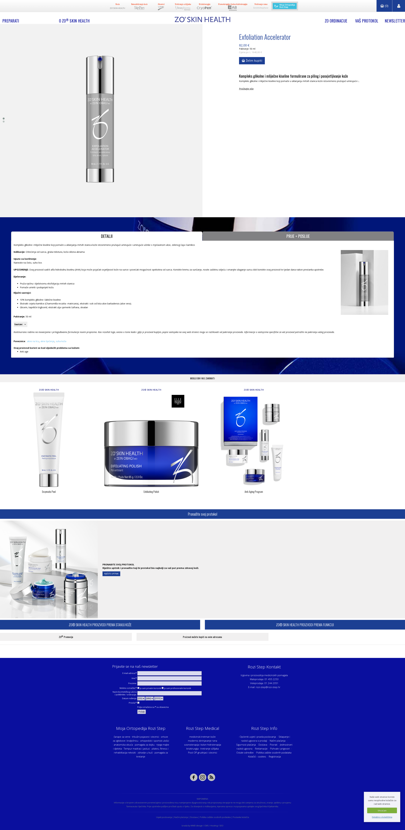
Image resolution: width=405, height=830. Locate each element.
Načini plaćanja (277, 740)
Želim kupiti (253, 60)
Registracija (275, 756)
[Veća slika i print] (100, 120)
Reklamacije (261, 748)
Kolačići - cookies (257, 756)
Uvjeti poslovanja (164, 817)
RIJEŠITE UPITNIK (111, 573)
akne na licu (33, 341)
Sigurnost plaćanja (246, 744)
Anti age (24, 351)
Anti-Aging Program (254, 492)
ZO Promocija (66, 637)
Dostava (263, 744)
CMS (206, 825)
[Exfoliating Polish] (151, 439)
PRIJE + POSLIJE (298, 236)
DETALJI (106, 236)
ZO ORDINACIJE (336, 21)
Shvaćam (382, 810)
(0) (386, 6)
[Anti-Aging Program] (254, 439)
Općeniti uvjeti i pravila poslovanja (258, 736)
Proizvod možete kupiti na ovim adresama (202, 637)
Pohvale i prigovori (280, 748)
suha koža (61, 341)
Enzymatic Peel (49, 492)
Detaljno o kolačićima (382, 817)
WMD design (197, 825)
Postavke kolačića (241, 817)
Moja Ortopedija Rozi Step (287, 6)
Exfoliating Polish (151, 492)
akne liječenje (47, 341)
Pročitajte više (246, 88)
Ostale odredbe (245, 752)
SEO (221, 825)
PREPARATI (10, 21)
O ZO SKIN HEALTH (74, 21)
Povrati (273, 744)
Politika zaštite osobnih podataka (273, 752)
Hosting (214, 825)
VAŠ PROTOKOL (366, 21)
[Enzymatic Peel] (49, 439)
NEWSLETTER (395, 21)
